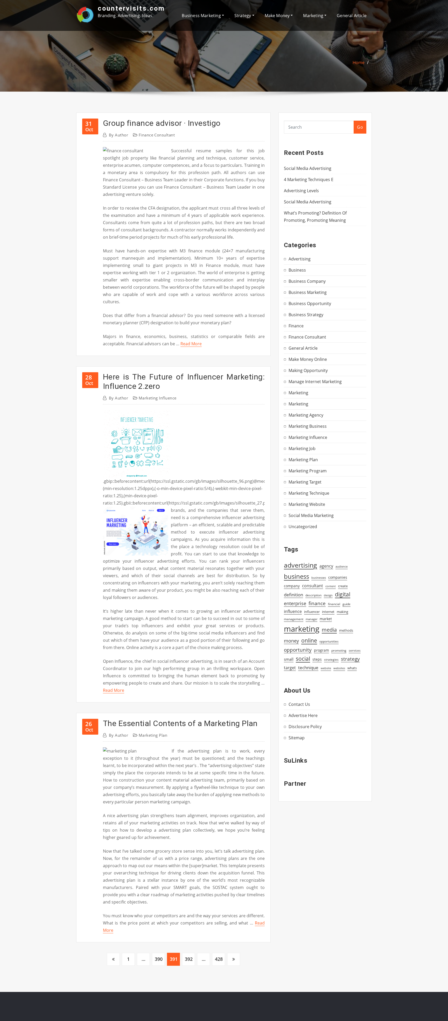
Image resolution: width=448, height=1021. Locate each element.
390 (159, 959)
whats (352, 668)
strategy (350, 659)
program (321, 650)
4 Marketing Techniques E (308, 179)
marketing (301, 629)
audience (341, 566)
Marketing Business (308, 426)
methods (346, 630)
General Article (352, 15)
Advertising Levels (301, 191)
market (326, 618)
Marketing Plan (153, 735)
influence (293, 611)
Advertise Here (303, 715)
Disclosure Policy (305, 726)
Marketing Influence (158, 398)
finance (317, 603)
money (291, 641)
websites (339, 668)
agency (326, 566)
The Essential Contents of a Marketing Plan (180, 723)
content (330, 586)
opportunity (298, 649)
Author (118, 134)
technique (308, 667)
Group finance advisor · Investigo (162, 123)
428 (219, 959)
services (355, 650)
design (328, 595)
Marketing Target (305, 482)
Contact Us (299, 704)
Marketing (313, 15)
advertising (300, 565)
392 (189, 959)
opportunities (329, 641)
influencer (312, 611)
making (342, 611)
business (296, 576)
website (326, 668)
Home (359, 62)
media (329, 629)
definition (293, 595)
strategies (331, 659)
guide (346, 604)
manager (311, 619)
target (290, 668)
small (288, 659)
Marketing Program (308, 471)
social (303, 658)
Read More (191, 344)
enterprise (295, 603)
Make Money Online (308, 359)
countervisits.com (131, 8)
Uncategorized (303, 526)
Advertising (300, 259)
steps (317, 659)
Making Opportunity (308, 370)
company (292, 586)
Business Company (307, 281)
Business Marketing (202, 15)
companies (337, 577)
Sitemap (297, 738)
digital (342, 594)
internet (328, 611)
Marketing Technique (309, 493)
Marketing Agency (306, 415)
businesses (318, 578)
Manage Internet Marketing (315, 381)
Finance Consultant (157, 134)
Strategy (243, 15)
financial (334, 604)
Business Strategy (306, 315)
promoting (338, 650)
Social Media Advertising (307, 168)
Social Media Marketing (311, 515)
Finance (296, 326)
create (343, 586)
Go (360, 127)
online (309, 640)
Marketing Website (307, 504)
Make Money (278, 15)
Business (297, 270)
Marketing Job (302, 448)
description (313, 595)
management (293, 619)
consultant (312, 586)
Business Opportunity (310, 303)
